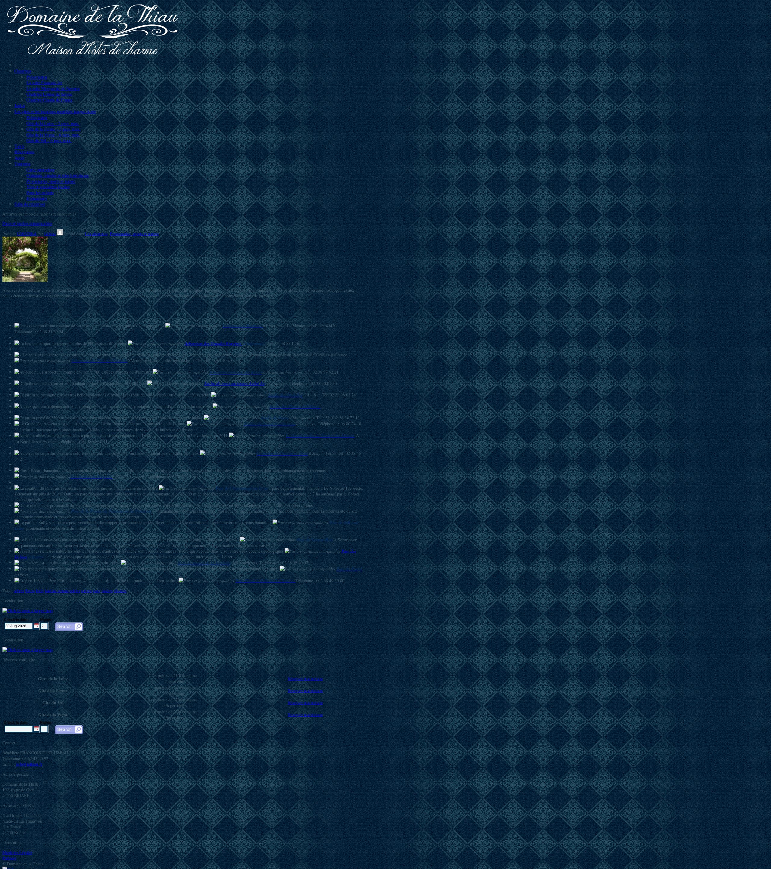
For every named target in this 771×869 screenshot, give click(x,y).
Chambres (22, 71)
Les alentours (96, 234)
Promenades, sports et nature (51, 181)
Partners (9, 858)
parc (96, 591)
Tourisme (22, 163)
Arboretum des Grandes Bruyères (213, 343)
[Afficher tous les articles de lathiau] (60, 234)
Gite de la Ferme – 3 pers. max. (54, 129)
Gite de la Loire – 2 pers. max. (53, 123)
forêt (40, 591)
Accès (19, 157)
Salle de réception (29, 204)
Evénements (37, 198)
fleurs (30, 591)
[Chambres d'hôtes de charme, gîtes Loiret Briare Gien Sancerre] (92, 55)
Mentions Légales (17, 852)
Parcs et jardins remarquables (27, 223)
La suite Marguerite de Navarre (53, 88)
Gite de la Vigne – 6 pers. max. (53, 135)
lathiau (50, 234)
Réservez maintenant (305, 678)
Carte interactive (41, 169)
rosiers (107, 591)
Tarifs (19, 146)
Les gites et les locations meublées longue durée (55, 111)
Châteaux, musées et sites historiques (58, 175)
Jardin (19, 105)
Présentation (37, 77)
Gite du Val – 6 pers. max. (49, 140)
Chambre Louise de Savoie (49, 94)
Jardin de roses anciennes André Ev (234, 383)
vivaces (120, 591)
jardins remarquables (62, 591)
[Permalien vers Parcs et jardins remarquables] (25, 280)
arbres (19, 591)
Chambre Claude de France (50, 100)
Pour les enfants (40, 192)
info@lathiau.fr (28, 764)
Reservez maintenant (305, 691)
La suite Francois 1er (44, 82)
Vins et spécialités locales (48, 187)
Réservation (24, 152)
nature (86, 591)
